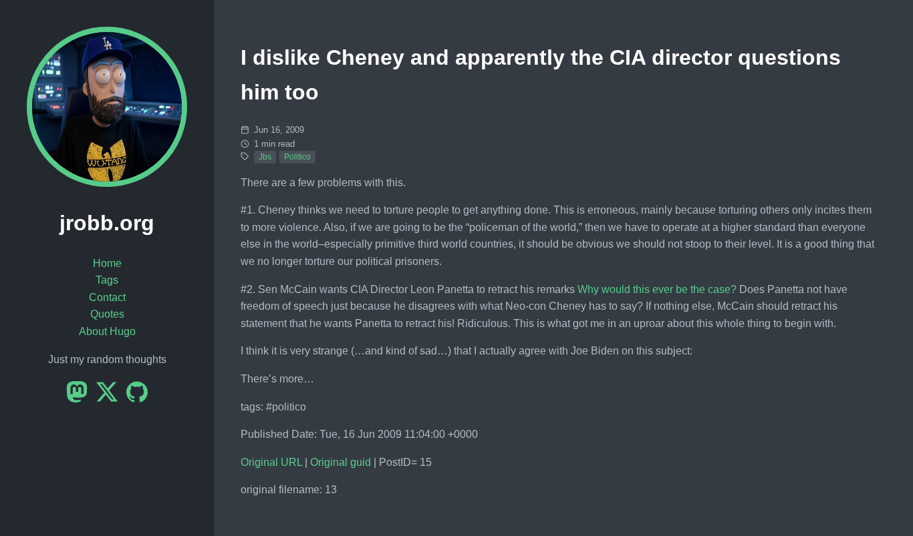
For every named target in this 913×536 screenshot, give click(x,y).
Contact (107, 297)
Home (107, 263)
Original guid (340, 462)
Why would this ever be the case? (657, 289)
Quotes (107, 314)
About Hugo (107, 331)
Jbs (265, 157)
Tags (107, 280)
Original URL (271, 462)
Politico (297, 157)
